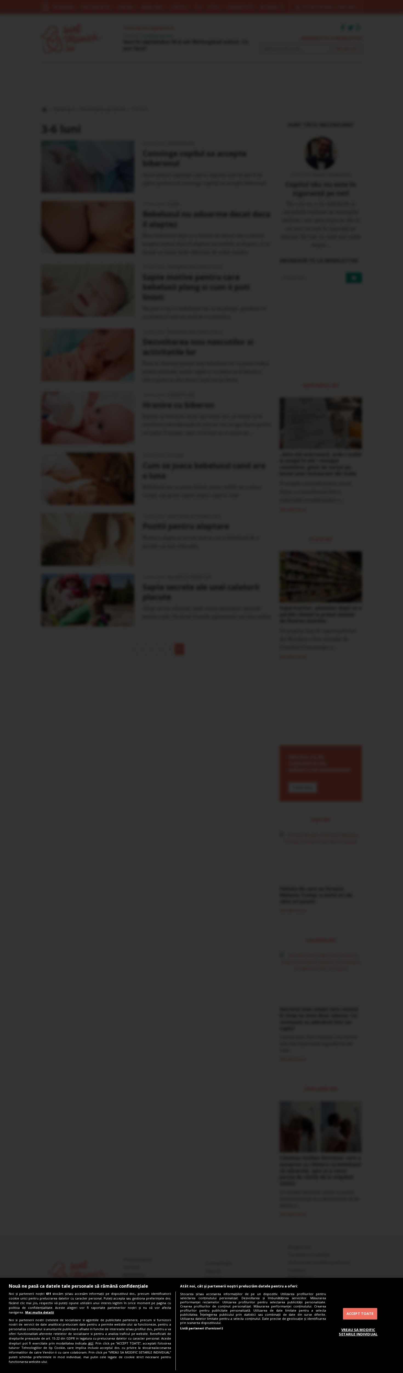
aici (90, 1343)
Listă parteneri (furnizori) (201, 1328)
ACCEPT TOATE (360, 1313)
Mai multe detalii (39, 1312)
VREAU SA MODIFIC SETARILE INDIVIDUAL (358, 1332)
